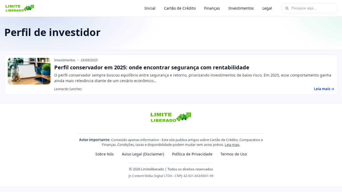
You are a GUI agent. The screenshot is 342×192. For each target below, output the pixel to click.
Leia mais (232, 144)
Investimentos (241, 8)
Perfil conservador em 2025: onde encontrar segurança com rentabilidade (151, 67)
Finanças (212, 8)
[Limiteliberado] (20, 8)
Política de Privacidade (192, 154)
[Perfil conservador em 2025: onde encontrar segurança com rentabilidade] (29, 71)
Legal (267, 8)
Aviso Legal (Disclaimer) (143, 154)
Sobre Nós (104, 154)
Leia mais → (324, 88)
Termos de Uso (233, 154)
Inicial (150, 8)
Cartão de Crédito (180, 8)
